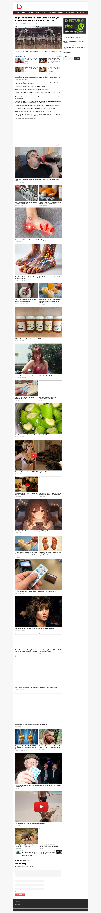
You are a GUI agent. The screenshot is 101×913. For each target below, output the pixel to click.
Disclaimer (17, 903)
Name (16, 879)
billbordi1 (26, 23)
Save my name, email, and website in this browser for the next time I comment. (34, 891)
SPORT (37, 12)
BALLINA (17, 12)
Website (17, 887)
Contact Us (80, 12)
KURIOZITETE (52, 12)
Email (16, 883)
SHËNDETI (44, 12)
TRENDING (60, 12)
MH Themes (33, 910)
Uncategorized (34, 23)
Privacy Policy (70, 12)
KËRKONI (65, 56)
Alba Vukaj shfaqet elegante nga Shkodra (72, 45)
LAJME (23, 12)
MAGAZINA (30, 12)
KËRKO (77, 58)
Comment (17, 868)
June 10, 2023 (19, 23)
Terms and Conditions (19, 906)
